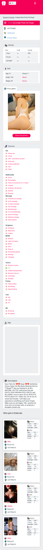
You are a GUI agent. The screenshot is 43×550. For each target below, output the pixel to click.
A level (10, 156)
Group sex (11, 161)
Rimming (10, 193)
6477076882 (11, 28)
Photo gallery (11, 89)
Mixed (25, 77)
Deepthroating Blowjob (15, 270)
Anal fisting (11, 286)
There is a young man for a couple (18, 183)
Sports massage (13, 214)
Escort (10, 177)
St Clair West (12, 38)
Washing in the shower (15, 188)
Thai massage (12, 206)
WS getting (11, 313)
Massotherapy (12, 209)
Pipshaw (10, 191)
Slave (9, 246)
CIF (9, 302)
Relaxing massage (13, 217)
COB (9, 300)
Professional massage (15, 198)
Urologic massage (13, 204)
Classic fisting (12, 284)
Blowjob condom (13, 265)
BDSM (10, 244)
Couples (10, 185)
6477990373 (12, 448)
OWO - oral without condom (16, 158)
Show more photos (21, 135)
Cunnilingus (11, 276)
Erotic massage (12, 201)
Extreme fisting (12, 289)
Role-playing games (14, 252)
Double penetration (14, 164)
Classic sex (11, 153)
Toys (9, 166)
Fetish (10, 169)
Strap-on (10, 249)
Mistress (10, 238)
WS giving (11, 311)
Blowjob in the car (13, 273)
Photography (12, 180)
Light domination (13, 241)
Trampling (11, 257)
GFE (9, 268)
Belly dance (11, 230)
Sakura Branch (12, 220)
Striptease (11, 228)
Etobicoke (11, 33)
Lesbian (10, 233)
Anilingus (11, 278)
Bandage (10, 254)
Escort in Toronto (8, 17)
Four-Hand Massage (14, 212)
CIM (9, 297)
